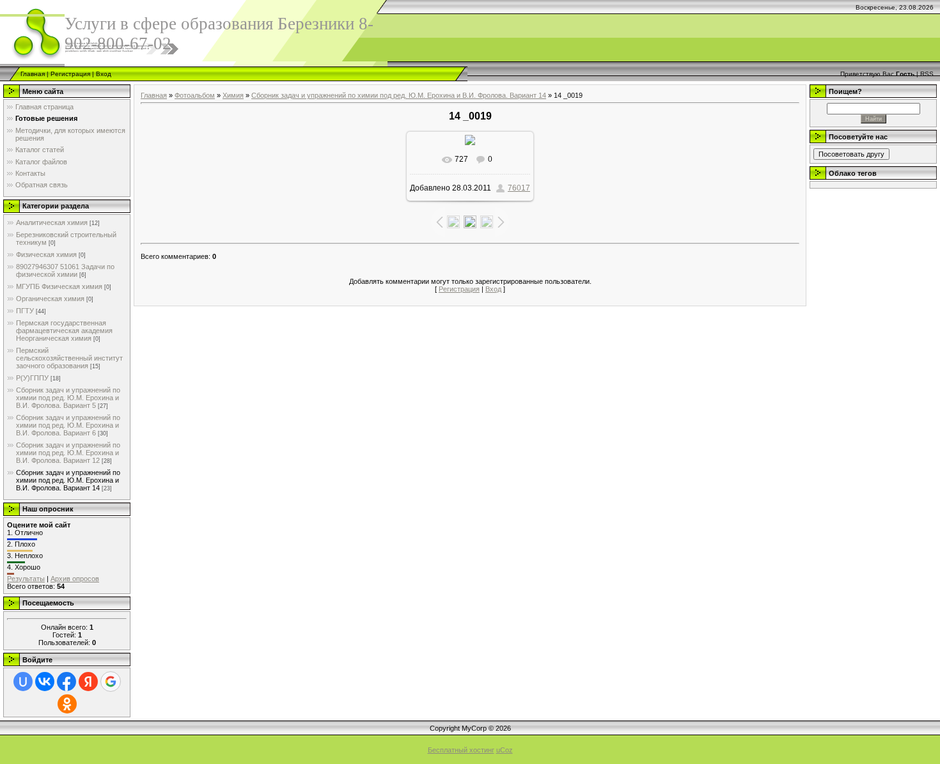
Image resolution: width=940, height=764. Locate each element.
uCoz (504, 750)
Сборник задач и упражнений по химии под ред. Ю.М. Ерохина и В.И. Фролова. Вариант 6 (68, 425)
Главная (32, 73)
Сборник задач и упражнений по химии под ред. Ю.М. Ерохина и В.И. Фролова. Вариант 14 (68, 480)
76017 (519, 187)
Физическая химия (46, 254)
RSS (927, 73)
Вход (103, 73)
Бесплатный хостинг (461, 750)
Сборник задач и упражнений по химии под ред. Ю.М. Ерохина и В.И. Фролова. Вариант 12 (68, 452)
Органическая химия (50, 298)
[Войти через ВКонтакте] (44, 681)
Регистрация (70, 73)
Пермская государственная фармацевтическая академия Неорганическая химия (64, 330)
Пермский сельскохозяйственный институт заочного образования (69, 358)
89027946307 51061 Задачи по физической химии (65, 270)
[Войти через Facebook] (66, 681)
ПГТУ (25, 311)
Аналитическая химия (52, 222)
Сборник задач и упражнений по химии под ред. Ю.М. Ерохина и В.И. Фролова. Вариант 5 (68, 397)
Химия (233, 95)
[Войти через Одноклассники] (67, 703)
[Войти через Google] (110, 681)
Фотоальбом (195, 95)
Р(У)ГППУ (32, 378)
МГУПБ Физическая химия (59, 286)
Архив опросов (75, 578)
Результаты (26, 578)
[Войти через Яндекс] (88, 681)
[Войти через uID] (23, 681)
